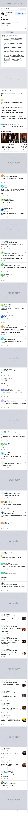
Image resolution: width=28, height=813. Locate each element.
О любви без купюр (12, 564)
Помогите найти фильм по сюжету (12, 126)
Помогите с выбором (8, 96)
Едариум (10, 99)
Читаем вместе (11, 200)
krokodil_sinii (5, 116)
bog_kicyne (5, 99)
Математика (10, 772)
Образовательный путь (10, 15)
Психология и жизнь (12, 187)
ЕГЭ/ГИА (9, 306)
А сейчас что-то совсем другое (16, 107)
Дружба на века (11, 454)
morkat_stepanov (6, 93)
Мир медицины (11, 339)
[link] (10, 142)
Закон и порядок (14, 93)
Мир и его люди (11, 380)
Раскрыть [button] (6, 62)
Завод (8, 502)
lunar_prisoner (6, 107)
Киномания (12, 124)
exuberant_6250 (6, 124)
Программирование (12, 253)
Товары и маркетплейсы (13, 463)
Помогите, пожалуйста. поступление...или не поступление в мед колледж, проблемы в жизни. (12, 112)
